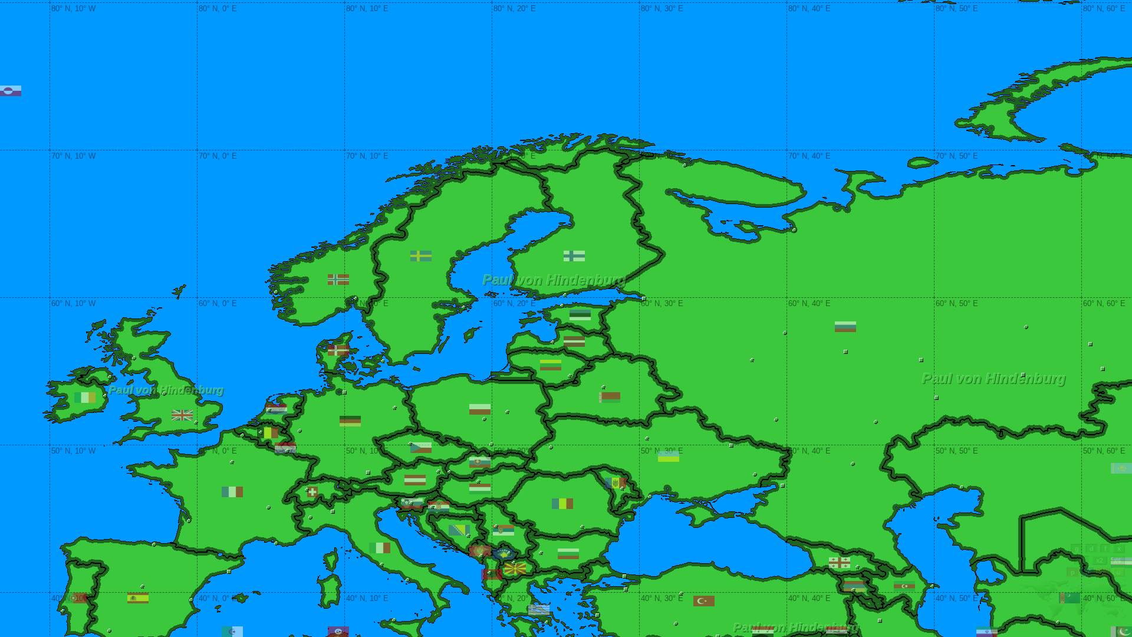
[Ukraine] (668, 456)
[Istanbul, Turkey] (625, 576)
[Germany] (350, 421)
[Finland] (574, 256)
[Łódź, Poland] (484, 419)
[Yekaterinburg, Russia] (1090, 344)
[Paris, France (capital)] (232, 462)
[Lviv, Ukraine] (551, 447)
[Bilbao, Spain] (154, 545)
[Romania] (562, 503)
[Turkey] (704, 601)
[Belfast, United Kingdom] (110, 377)
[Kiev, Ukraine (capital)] (647, 438)
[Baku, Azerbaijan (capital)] (932, 587)
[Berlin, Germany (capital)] (395, 408)
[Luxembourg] (285, 447)
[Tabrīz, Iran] (880, 621)
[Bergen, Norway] (276, 292)
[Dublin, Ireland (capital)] (105, 396)
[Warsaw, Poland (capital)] (507, 412)
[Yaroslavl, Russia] (785, 333)
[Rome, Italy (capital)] (382, 565)
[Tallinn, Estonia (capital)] (562, 306)
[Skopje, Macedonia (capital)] (514, 563)
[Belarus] (609, 397)
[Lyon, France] (268, 507)
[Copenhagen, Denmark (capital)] (383, 361)
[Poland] (480, 409)
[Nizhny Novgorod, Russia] (846, 352)
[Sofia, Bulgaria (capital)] (541, 553)
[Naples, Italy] (408, 580)
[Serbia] (503, 530)
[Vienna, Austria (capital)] (438, 471)
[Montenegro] (480, 551)
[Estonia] (580, 315)
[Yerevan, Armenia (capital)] (853, 590)
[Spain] (138, 598)
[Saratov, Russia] (876, 422)
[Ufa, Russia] (1023, 375)
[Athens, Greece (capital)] (547, 622)
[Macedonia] (515, 568)
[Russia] (845, 326)
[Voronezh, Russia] (776, 420)
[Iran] (987, 631)
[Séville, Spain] (109, 631)
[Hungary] (480, 489)
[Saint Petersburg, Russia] (644, 299)
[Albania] (491, 574)
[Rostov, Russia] (783, 486)
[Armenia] (854, 586)
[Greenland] (10, 91)
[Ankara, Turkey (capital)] (681, 594)
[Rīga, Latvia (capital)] (553, 342)
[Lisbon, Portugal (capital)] (63, 611)
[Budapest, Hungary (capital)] (478, 482)
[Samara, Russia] (936, 398)
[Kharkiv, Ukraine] (731, 446)
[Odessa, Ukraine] (650, 497)
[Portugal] (76, 598)
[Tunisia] (338, 631)
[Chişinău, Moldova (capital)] (622, 489)
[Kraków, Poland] (491, 444)
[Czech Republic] (421, 447)
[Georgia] (839, 562)
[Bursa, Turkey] (626, 589)
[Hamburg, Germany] (345, 392)
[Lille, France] (243, 436)
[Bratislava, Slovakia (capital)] (449, 472)
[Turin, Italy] (310, 517)
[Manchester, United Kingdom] (164, 394)
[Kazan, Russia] (921, 360)
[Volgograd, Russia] (853, 464)
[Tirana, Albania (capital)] (490, 573)
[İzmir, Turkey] (597, 615)
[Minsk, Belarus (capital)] (603, 387)
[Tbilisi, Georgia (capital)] (857, 567)
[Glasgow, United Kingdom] (134, 358)
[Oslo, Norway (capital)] (356, 299)
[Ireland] (85, 397)
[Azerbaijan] (904, 586)
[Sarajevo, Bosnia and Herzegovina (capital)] (468, 536)
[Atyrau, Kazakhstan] (962, 487)
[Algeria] (232, 631)
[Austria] (415, 480)
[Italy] (379, 548)
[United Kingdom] (182, 415)
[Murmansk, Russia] (685, 165)
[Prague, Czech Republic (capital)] (410, 444)
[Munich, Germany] (368, 473)
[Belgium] (267, 433)
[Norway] (338, 279)
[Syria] (763, 631)
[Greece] (538, 610)
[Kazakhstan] (1121, 468)
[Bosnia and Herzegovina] (459, 530)
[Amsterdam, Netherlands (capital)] (269, 410)
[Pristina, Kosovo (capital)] (509, 553)
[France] (232, 492)
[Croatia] (438, 506)
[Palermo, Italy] (394, 620)
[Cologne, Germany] (300, 431)
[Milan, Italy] (333, 512)
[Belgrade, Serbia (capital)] (496, 526)
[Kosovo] (503, 554)
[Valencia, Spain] (191, 600)
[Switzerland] (312, 492)
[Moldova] (615, 483)
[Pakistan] (1121, 631)
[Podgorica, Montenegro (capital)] (481, 556)
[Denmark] (338, 350)
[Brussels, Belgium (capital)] (261, 433)
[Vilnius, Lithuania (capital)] (570, 376)
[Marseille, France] (276, 543)
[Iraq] (836, 631)
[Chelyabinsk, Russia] (1103, 369)
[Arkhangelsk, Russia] (794, 230)
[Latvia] (574, 341)
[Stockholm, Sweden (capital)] (464, 308)
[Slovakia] (480, 462)
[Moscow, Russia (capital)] (752, 360)
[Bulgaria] (568, 554)
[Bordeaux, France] (189, 521)
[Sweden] (421, 256)
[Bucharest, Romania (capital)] (582, 527)
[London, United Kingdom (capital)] (196, 423)
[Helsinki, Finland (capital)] (565, 295)
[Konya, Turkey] (676, 624)
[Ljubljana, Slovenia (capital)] (411, 503)
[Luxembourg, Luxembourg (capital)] (287, 451)
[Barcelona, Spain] (229, 572)
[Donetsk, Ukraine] (755, 474)
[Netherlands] (276, 409)
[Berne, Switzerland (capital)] (307, 490)
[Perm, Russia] (1026, 327)
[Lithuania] (550, 365)
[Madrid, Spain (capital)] (142, 587)
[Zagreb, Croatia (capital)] (432, 507)
